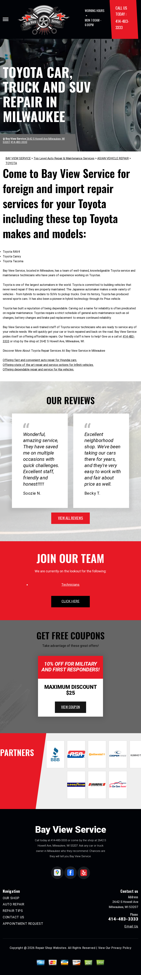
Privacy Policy (121, 948)
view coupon (70, 706)
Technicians (70, 585)
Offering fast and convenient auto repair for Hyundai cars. (40, 360)
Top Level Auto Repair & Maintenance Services (64, 158)
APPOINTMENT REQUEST (23, 923)
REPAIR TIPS (13, 911)
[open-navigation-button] (5, 19)
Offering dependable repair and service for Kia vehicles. (38, 369)
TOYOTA (11, 163)
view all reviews (70, 517)
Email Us (131, 926)
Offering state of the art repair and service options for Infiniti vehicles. (48, 365)
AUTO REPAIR (13, 904)
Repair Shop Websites (50, 948)
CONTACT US (13, 917)
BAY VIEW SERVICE (18, 158)
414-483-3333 (59, 840)
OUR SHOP (11, 898)
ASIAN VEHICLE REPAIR (113, 158)
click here (70, 601)
